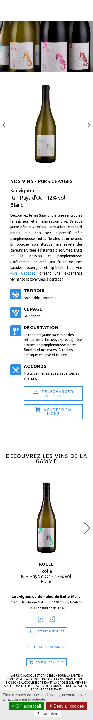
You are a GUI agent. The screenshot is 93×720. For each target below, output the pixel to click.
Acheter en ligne (57, 412)
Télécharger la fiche (57, 394)
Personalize (47, 713)
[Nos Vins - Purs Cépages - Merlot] (89, 124)
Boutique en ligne (49, 662)
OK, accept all (27, 706)
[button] (87, 528)
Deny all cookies (68, 706)
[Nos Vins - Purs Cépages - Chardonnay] (4, 124)
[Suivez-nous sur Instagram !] (51, 619)
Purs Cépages (23, 273)
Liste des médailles (49, 631)
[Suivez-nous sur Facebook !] (41, 619)
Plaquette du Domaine (50, 646)
